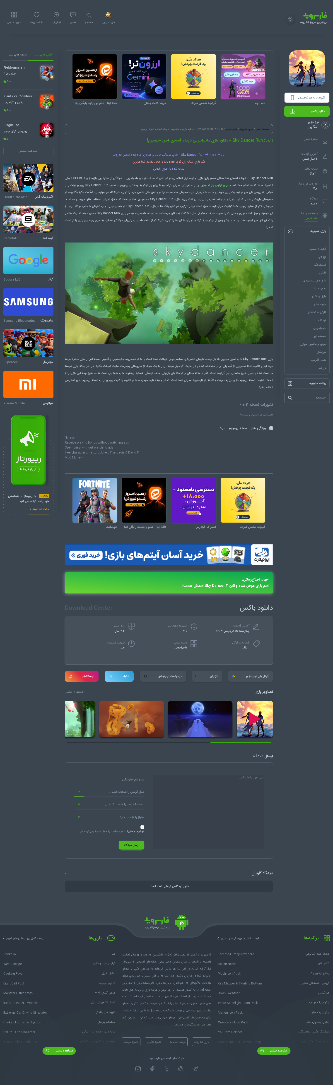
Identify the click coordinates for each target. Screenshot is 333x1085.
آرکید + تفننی (318, 249)
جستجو (89, 23)
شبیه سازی (319, 304)
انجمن (73, 23)
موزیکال (321, 352)
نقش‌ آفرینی (318, 360)
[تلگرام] (195, 1068)
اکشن (322, 272)
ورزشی (322, 367)
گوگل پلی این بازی (257, 676)
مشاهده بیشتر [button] (28, 151)
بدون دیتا (320, 288)
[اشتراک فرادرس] (193, 500)
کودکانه (322, 320)
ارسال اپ (56, 23)
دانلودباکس (318, 111)
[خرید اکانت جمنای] (144, 76)
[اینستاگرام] (138, 1068)
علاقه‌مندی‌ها (36, 23)
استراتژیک (320, 264)
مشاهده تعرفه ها (39, 510)
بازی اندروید (246, 129)
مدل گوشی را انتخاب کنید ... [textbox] (126, 792)
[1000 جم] (243, 76)
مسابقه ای (320, 336)
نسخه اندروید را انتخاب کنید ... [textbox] (124, 804)
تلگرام (126, 676)
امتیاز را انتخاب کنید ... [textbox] (130, 817)
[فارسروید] (166, 924)
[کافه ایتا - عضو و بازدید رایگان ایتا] (94, 76)
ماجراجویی (311, 218)
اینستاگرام (88, 676)
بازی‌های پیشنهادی (314, 280)
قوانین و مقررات (134, 831)
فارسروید (130, 359)
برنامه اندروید (178, 1041)
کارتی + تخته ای (316, 312)
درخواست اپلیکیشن (170, 676)
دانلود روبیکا (131, 1041)
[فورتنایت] (94, 500)
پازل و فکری (318, 296)
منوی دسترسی (14, 23)
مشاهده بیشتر (278, 1050)
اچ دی (322, 256)
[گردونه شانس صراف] (193, 76)
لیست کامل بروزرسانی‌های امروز (240, 938)
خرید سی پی (108, 23)
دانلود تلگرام (154, 1041)
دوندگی (118, 220)
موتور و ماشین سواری (312, 344)
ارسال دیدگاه (131, 845)
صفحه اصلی (262, 129)
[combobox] (109, 792)
